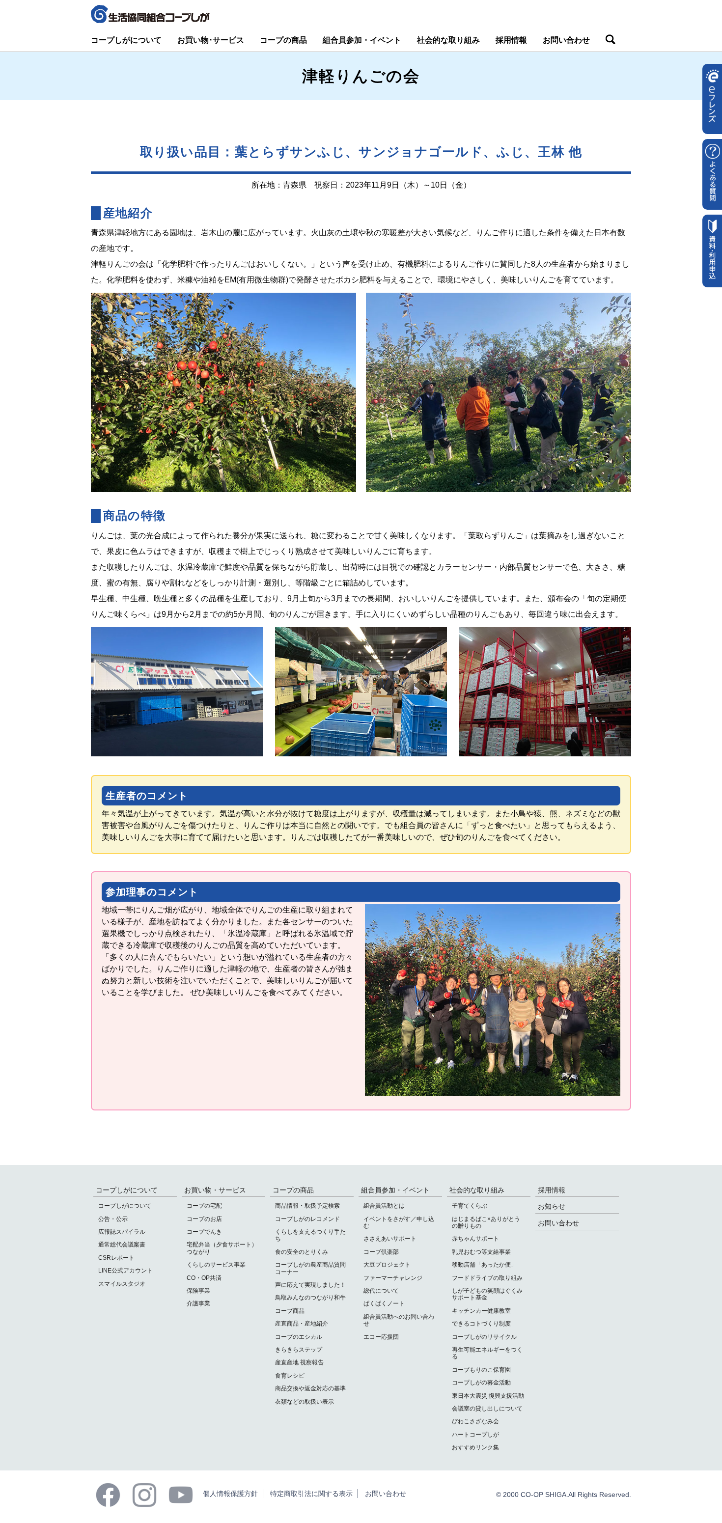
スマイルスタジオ (121, 1283)
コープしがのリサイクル (484, 1336)
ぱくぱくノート (384, 1303)
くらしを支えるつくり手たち (310, 1235)
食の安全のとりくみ (301, 1251)
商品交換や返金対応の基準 (310, 1388)
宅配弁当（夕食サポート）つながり (222, 1248)
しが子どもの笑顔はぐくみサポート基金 (487, 1294)
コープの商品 (283, 40)
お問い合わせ (566, 40)
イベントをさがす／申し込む (398, 1222)
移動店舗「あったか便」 (484, 1264)
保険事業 (198, 1290)
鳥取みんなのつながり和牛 (310, 1297)
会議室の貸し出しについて (487, 1408)
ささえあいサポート (390, 1238)
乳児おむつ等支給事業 (481, 1251)
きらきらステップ (298, 1349)
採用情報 (511, 40)
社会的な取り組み (448, 40)
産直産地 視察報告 (299, 1362)
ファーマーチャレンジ (392, 1277)
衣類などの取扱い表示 (304, 1401)
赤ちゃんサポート (475, 1238)
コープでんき (204, 1231)
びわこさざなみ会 (475, 1421)
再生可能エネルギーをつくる (487, 1353)
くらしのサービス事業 (216, 1264)
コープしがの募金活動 (481, 1382)
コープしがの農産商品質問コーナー (310, 1268)
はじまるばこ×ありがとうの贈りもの (486, 1222)
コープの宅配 (204, 1205)
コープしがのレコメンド (307, 1219)
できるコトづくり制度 (481, 1323)
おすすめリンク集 (475, 1447)
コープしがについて (126, 40)
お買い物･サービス (210, 40)
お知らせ (551, 1206)
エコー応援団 (381, 1336)
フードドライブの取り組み (487, 1277)
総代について (381, 1290)
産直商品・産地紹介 (301, 1323)
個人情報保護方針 (230, 1493)
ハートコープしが (475, 1434)
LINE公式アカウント (125, 1270)
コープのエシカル (298, 1336)
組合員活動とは (384, 1205)
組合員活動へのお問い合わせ (398, 1320)
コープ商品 (290, 1310)
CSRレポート (116, 1257)
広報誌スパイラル (121, 1231)
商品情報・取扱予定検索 (307, 1205)
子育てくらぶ (469, 1205)
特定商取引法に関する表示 (311, 1493)
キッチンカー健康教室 (481, 1310)
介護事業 (198, 1303)
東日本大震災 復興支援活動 (488, 1395)
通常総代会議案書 (121, 1244)
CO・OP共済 (204, 1277)
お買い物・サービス (215, 1190)
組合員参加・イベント (362, 40)
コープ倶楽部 (381, 1251)
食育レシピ (290, 1375)
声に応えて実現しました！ (310, 1284)
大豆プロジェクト (387, 1264)
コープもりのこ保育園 (481, 1369)
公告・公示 (113, 1219)
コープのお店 (204, 1219)
